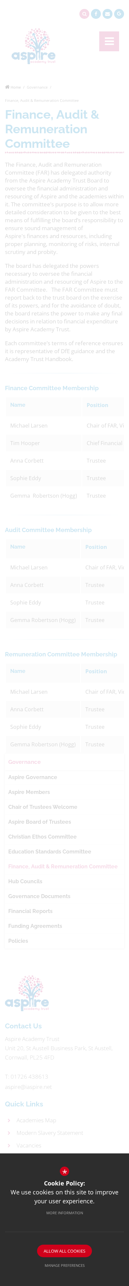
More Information (64, 1212)
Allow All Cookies (64, 1251)
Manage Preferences (65, 1265)
